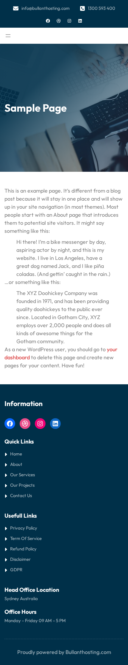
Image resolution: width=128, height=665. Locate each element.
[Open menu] (8, 35)
